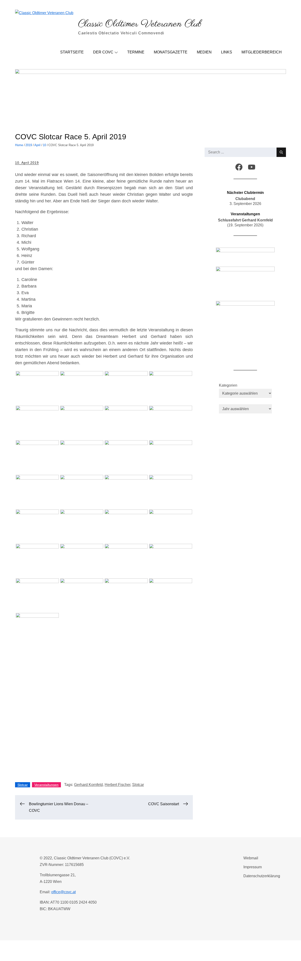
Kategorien (228, 385)
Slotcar (22, 785)
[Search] (281, 152)
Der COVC (103, 52)
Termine (135, 52)
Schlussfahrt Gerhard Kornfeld (245, 220)
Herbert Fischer (117, 785)
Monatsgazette (170, 52)
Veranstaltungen (46, 785)
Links (226, 52)
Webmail (250, 858)
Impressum (252, 867)
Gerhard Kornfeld (88, 785)
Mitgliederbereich (262, 52)
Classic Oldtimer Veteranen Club (140, 24)
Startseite (72, 52)
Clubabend (245, 199)
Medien (204, 52)
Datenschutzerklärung (261, 876)
